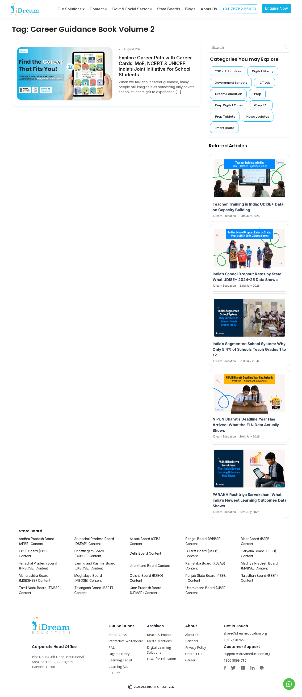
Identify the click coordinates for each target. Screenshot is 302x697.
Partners (191, 641)
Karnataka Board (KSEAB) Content (205, 565)
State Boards (168, 9)
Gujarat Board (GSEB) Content (202, 553)
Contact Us (193, 654)
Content (97, 9)
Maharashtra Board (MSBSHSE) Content (34, 577)
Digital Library (119, 654)
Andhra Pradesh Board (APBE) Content (36, 541)
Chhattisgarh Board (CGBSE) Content (89, 553)
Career (190, 660)
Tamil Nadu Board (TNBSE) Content (40, 590)
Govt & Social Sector (131, 9)
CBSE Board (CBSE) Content (34, 553)
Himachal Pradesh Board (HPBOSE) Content (38, 565)
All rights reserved (157, 687)
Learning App (119, 666)
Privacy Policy (195, 647)
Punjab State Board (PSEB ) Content (205, 577)
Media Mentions (159, 641)
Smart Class (118, 634)
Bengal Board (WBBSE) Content (203, 541)
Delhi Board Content (145, 553)
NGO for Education (161, 658)
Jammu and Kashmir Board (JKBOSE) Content (94, 565)
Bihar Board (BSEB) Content (256, 541)
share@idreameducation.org (245, 633)
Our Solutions (70, 9)
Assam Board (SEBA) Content (146, 541)
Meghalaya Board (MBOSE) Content (88, 577)
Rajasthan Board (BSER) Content (259, 577)
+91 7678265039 (236, 640)
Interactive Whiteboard (126, 641)
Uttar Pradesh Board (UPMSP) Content (145, 590)
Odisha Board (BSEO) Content (146, 577)
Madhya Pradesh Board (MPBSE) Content (259, 565)
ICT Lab (114, 673)
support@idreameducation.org (247, 654)
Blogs (190, 9)
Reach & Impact (159, 634)
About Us (209, 9)
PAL (112, 647)
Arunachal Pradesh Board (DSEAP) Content (94, 541)
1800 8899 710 (235, 660)
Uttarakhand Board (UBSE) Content (206, 590)
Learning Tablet (120, 660)
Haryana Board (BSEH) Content (258, 553)
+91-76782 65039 (239, 9)
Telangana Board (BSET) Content (93, 590)
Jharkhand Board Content (150, 566)
